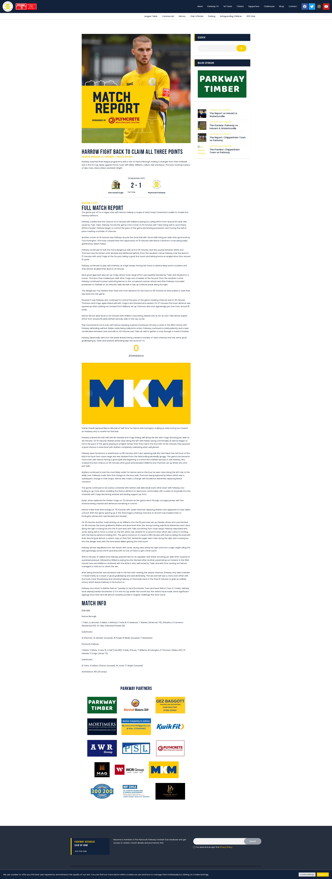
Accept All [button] (322, 874)
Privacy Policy (226, 847)
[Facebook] (305, 6)
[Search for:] (222, 48)
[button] (89, 393)
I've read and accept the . (214, 847)
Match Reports (225, 110)
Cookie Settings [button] (307, 874)
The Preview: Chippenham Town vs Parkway (225, 151)
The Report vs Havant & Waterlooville (223, 115)
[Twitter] (312, 6)
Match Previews (225, 122)
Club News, (214, 110)
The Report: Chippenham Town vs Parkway (228, 139)
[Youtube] (326, 6)
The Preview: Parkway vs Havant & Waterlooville (224, 127)
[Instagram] (319, 6)
